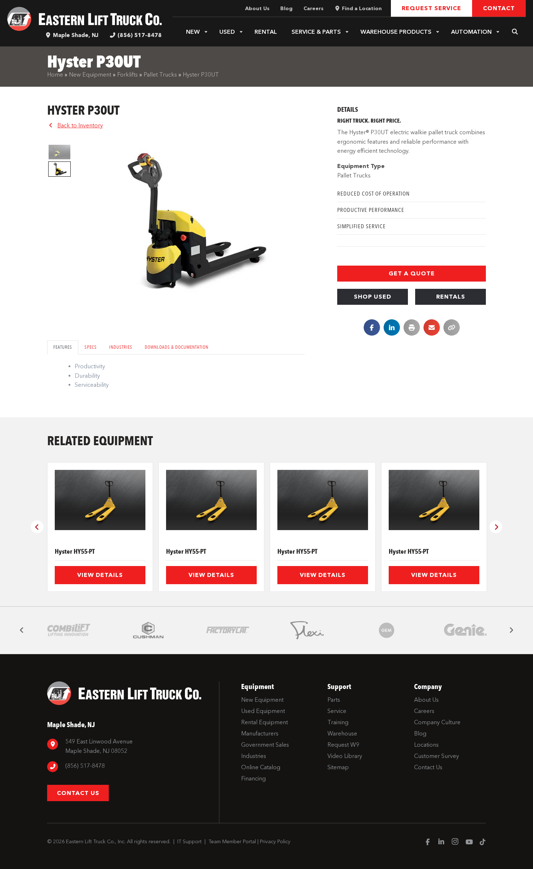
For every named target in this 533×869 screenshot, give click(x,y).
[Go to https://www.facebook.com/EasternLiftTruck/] (427, 842)
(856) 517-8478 (139, 35)
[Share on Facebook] (372, 327)
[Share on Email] (431, 327)
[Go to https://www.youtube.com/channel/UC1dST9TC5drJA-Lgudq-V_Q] (469, 842)
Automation (471, 31)
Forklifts (127, 74)
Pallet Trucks (160, 74)
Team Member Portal (232, 842)
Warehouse (395, 31)
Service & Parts (316, 31)
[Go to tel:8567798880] (129, 766)
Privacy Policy (275, 842)
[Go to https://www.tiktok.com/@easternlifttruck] (482, 842)
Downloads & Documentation (176, 347)
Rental (266, 31)
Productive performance (370, 209)
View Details (100, 574)
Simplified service (361, 226)
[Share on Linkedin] (392, 327)
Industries (120, 347)
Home (55, 74)
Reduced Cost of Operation (373, 193)
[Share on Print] (412, 327)
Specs (90, 347)
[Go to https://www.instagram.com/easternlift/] (455, 842)
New (193, 31)
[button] (206, 31)
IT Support (189, 842)
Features (62, 347)
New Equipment (90, 74)
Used (227, 31)
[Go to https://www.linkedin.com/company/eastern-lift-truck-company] (441, 842)
